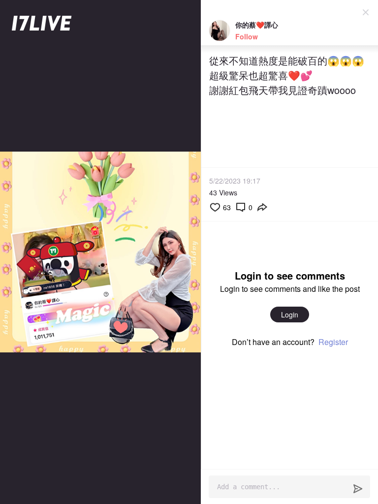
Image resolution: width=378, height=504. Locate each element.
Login (289, 314)
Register (333, 341)
